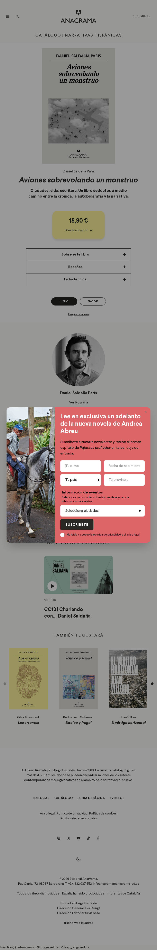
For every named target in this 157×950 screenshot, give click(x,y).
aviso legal (133, 534)
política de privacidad (107, 534)
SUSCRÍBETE (76, 525)
